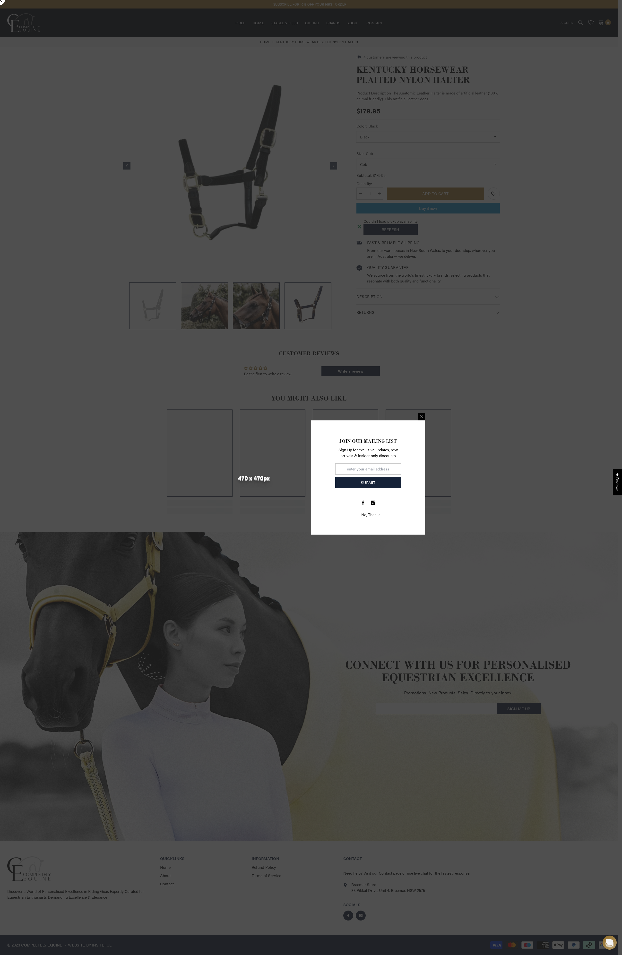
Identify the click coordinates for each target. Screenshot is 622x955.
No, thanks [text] (370, 514)
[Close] (421, 416)
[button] (610, 943)
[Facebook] (363, 503)
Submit (368, 482)
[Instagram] (373, 503)
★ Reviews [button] (617, 482)
